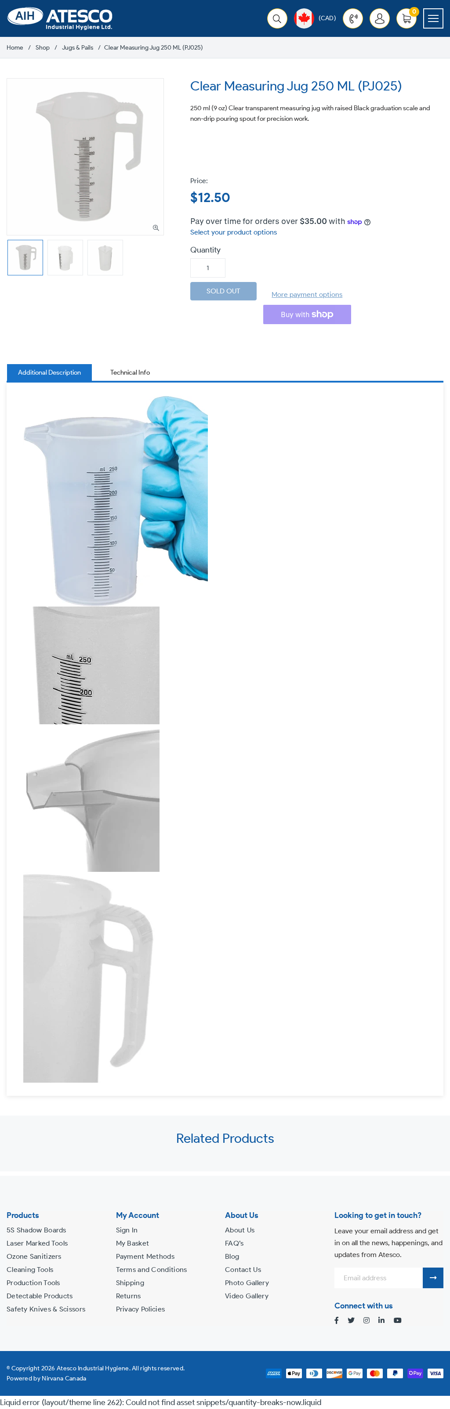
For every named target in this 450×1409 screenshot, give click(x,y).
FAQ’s (234, 1243)
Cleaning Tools (30, 1269)
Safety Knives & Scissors (46, 1309)
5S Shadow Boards (36, 1230)
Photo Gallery (247, 1283)
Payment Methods (145, 1256)
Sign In (127, 1230)
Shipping (130, 1283)
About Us (239, 1230)
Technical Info (130, 372)
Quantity (205, 250)
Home (15, 48)
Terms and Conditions (151, 1269)
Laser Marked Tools (37, 1243)
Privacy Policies (140, 1309)
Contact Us (243, 1269)
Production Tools (33, 1283)
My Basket (132, 1243)
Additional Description (49, 372)
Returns (128, 1296)
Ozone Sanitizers (34, 1256)
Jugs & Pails (77, 48)
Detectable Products (40, 1296)
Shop (43, 48)
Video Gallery (247, 1296)
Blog (232, 1256)
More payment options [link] (307, 294)
